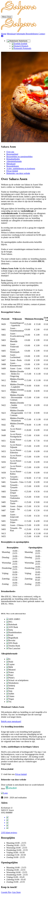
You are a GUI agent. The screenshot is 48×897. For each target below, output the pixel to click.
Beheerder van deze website (18, 173)
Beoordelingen (32, 34)
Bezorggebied (12, 154)
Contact (42, 34)
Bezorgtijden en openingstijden (19, 156)
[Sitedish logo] (4, 793)
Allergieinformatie (14, 161)
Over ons (10, 152)
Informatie (21, 34)
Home (3, 34)
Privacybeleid (12, 171)
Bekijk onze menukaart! (11, 721)
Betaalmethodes (13, 159)
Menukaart (11, 34)
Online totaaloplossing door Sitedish (16, 895)
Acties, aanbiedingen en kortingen (20, 168)
